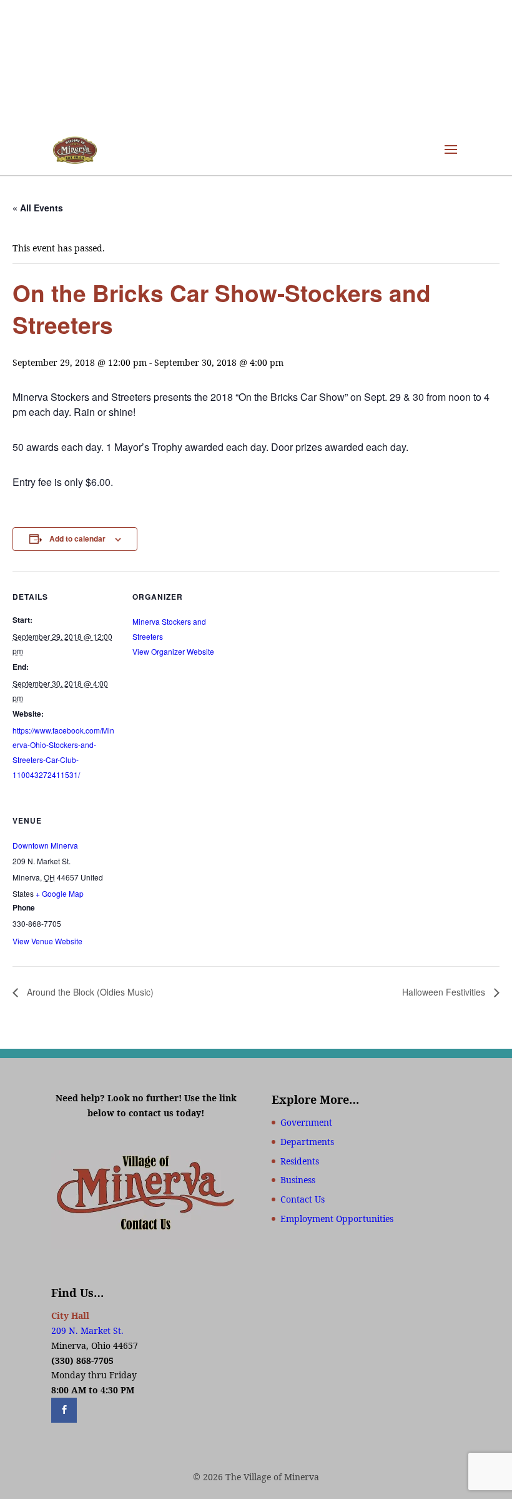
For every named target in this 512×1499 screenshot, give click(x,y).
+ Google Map (60, 893)
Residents (299, 1161)
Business (297, 1180)
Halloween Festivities (445, 992)
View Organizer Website (173, 651)
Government (306, 1122)
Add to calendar (77, 538)
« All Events (37, 207)
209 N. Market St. (87, 1330)
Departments (307, 1142)
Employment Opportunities (336, 1218)
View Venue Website (47, 941)
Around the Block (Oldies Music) (89, 992)
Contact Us (302, 1199)
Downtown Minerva (45, 845)
